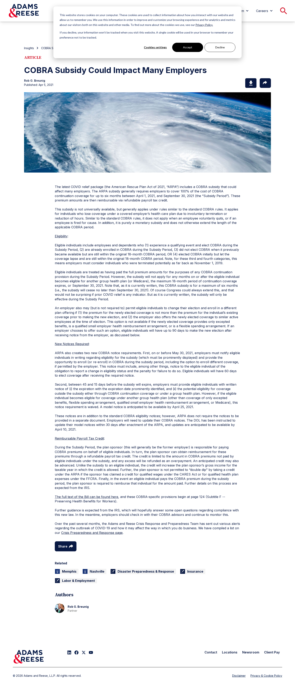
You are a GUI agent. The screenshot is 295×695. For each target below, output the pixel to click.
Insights (29, 48)
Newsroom (250, 652)
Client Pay (272, 652)
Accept (187, 47)
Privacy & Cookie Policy (266, 675)
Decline (220, 47)
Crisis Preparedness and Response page (92, 533)
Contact (210, 652)
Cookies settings (155, 47)
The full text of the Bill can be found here (86, 497)
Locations (229, 652)
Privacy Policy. (204, 24)
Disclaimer (239, 675)
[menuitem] (265, 10)
